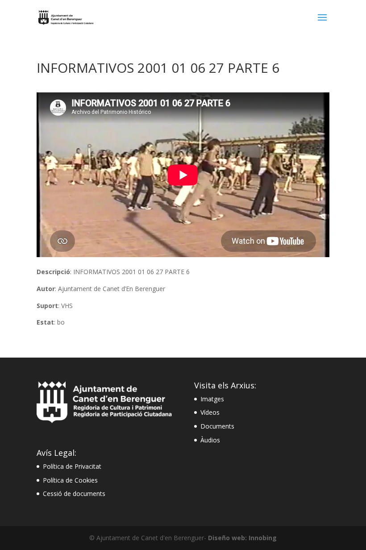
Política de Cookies (70, 480)
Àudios (210, 440)
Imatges (212, 399)
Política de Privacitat (72, 466)
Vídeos (210, 412)
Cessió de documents (74, 493)
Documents (217, 426)
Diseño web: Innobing (242, 537)
